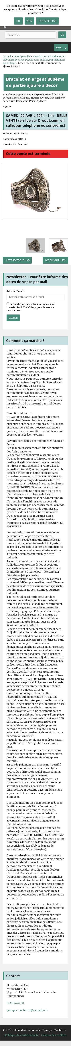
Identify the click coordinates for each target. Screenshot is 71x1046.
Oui (18, 21)
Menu (59, 47)
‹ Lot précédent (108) (17, 260)
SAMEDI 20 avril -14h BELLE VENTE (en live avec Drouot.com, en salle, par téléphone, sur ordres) (34, 59)
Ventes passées (21, 56)
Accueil (7, 56)
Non (29, 21)
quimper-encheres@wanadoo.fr (27, 1010)
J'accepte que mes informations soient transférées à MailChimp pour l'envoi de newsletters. (31, 307)
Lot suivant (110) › (55, 260)
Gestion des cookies (53, 1035)
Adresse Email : (16, 291)
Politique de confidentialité (22, 1035)
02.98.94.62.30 (15, 1003)
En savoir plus (47, 21)
